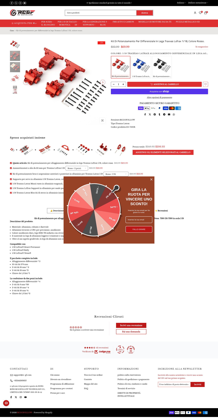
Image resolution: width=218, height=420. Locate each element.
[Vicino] (151, 179)
